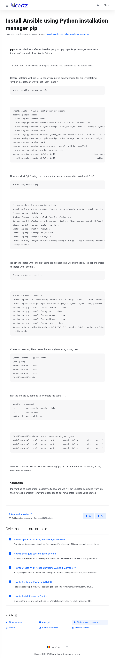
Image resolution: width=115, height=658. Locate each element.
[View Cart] (99, 5)
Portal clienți (10, 34)
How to (42, 34)
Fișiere (12, 628)
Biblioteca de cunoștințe (27, 34)
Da (90, 516)
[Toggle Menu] (6, 5)
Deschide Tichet (82, 628)
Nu (102, 516)
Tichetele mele (15, 622)
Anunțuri (46, 622)
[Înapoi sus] (67, 646)
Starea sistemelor (50, 628)
